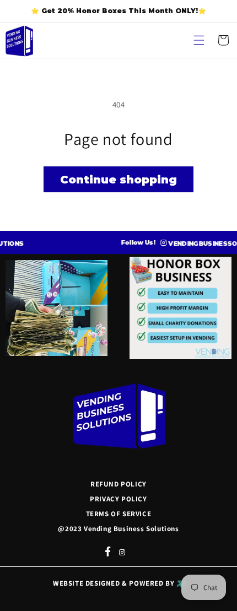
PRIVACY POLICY (118, 499)
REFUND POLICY (118, 484)
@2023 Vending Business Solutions (118, 528)
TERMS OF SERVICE (119, 513)
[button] (199, 40)
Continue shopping (118, 179)
